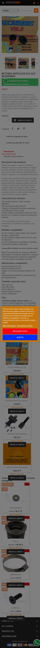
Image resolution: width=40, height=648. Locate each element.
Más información (9, 326)
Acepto (20, 337)
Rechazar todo (20, 331)
